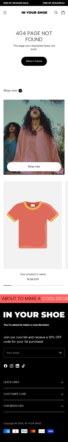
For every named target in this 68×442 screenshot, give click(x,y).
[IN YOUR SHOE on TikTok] (23, 366)
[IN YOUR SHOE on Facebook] (5, 366)
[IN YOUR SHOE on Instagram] (11, 366)
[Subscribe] (60, 353)
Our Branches (13, 406)
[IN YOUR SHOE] (34, 12)
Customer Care (14, 394)
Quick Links (11, 382)
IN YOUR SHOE (33, 423)
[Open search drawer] (56, 12)
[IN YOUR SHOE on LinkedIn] (17, 366)
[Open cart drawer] (63, 12)
